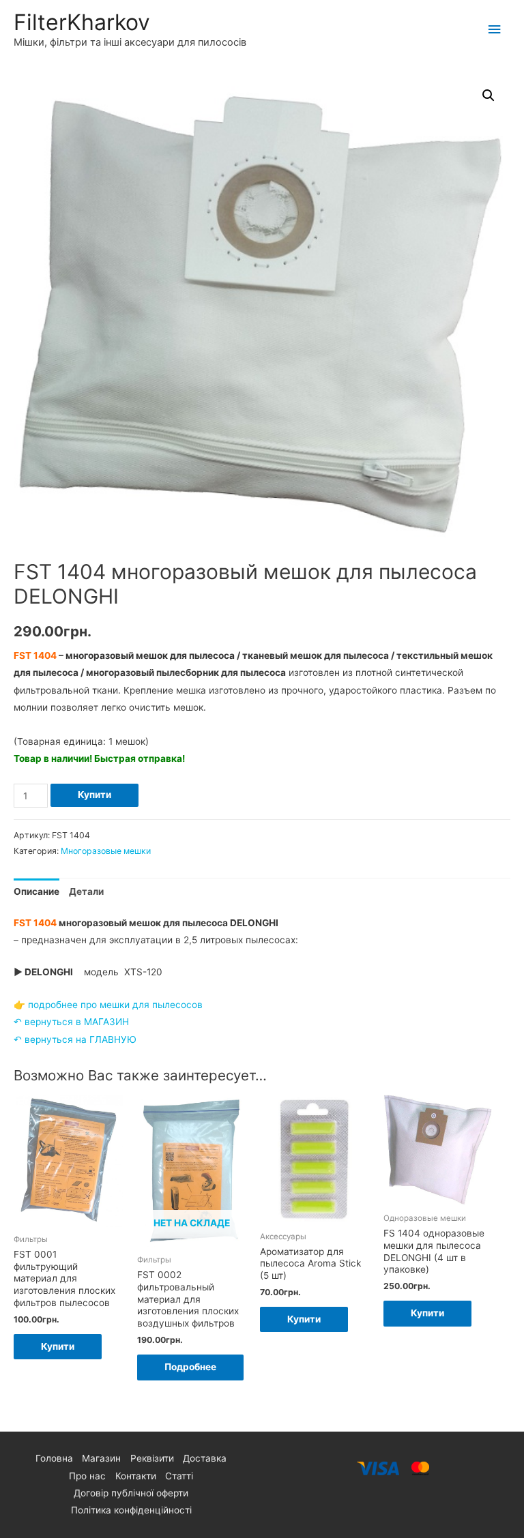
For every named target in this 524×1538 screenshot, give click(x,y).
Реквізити (152, 1458)
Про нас (87, 1475)
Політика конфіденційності (131, 1510)
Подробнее (190, 1366)
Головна (54, 1458)
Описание (36, 891)
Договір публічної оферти (131, 1493)
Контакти (135, 1475)
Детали (86, 891)
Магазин (101, 1458)
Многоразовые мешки (106, 851)
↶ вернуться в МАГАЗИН (71, 1021)
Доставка (205, 1458)
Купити (94, 794)
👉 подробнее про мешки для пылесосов (108, 1004)
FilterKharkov (82, 22)
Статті (179, 1475)
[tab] (36, 891)
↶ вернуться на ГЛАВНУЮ (75, 1039)
